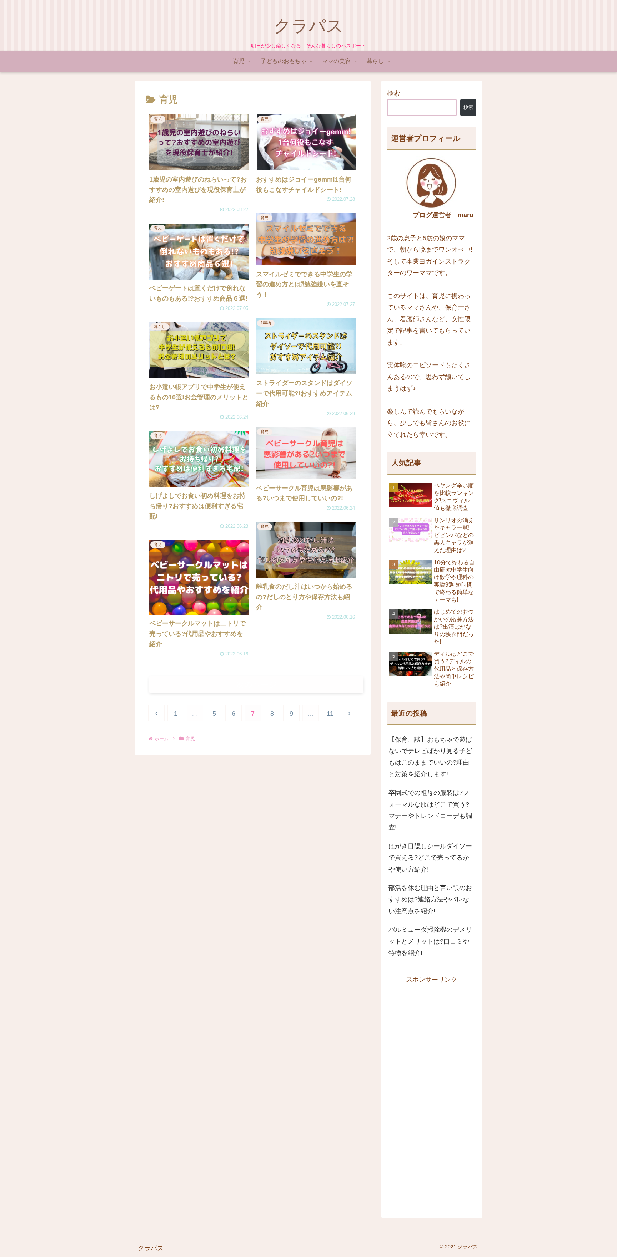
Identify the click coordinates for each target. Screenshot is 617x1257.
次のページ (256, 684)
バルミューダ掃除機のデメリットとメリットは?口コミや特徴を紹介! (430, 941)
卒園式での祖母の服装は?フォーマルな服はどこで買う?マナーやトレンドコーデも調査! (430, 810)
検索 (393, 93)
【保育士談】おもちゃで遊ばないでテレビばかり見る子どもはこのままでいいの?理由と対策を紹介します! (430, 757)
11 (330, 713)
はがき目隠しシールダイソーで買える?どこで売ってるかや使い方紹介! (430, 858)
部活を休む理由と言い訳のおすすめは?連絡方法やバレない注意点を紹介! (430, 899)
